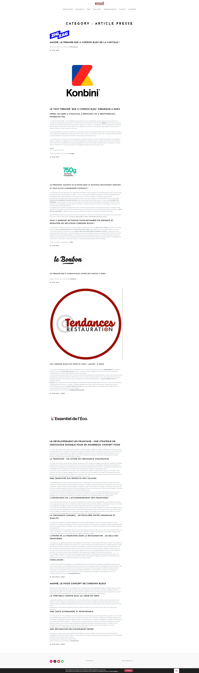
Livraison (122, 9)
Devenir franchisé (110, 9)
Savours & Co (75, 640)
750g (71, 242)
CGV (132, 660)
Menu (88, 9)
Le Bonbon (73, 279)
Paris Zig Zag (73, 47)
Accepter (128, 670)
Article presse (55, 50)
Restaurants (80, 9)
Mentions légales (126, 660)
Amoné (104, 123)
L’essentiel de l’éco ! (74, 573)
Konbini (72, 153)
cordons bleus (108, 369)
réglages (115, 671)
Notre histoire (68, 9)
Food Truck (97, 9)
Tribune (63, 393)
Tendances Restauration (77, 390)
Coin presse (132, 9)
